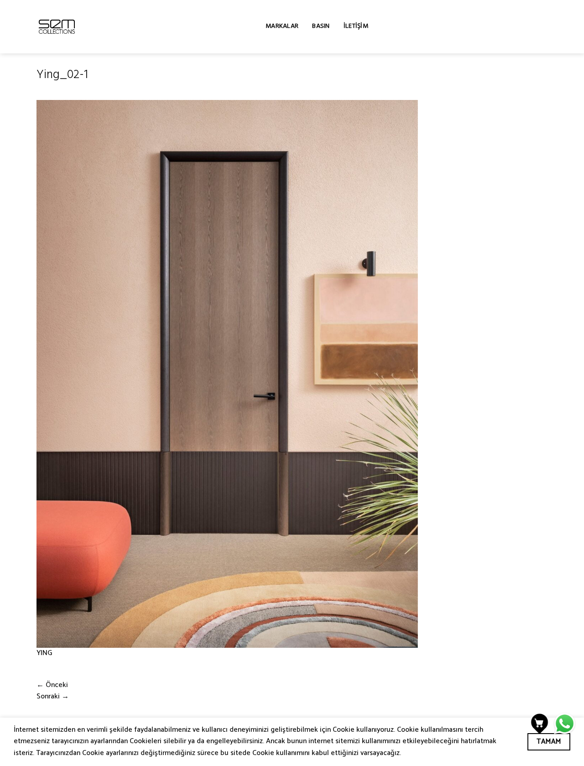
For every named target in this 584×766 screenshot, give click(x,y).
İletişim (356, 27)
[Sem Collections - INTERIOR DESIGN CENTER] (57, 27)
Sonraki (52, 697)
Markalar (282, 27)
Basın (320, 27)
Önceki (52, 685)
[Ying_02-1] (227, 374)
